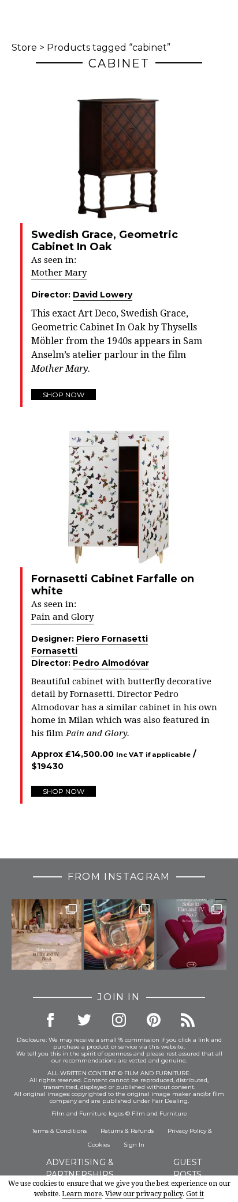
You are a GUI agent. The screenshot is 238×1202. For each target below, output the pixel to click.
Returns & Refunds (127, 1131)
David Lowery (102, 294)
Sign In (134, 1144)
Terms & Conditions (59, 1131)
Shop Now (63, 394)
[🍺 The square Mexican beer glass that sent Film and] (119, 934)
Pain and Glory (62, 617)
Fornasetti (54, 651)
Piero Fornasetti (112, 639)
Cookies (99, 1144)
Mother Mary (59, 272)
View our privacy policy (144, 1194)
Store (24, 47)
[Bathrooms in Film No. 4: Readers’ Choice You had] (46, 934)
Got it (195, 1194)
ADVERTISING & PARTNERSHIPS (80, 1168)
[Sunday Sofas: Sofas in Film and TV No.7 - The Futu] (191, 934)
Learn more (82, 1194)
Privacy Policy (187, 1131)
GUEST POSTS (187, 1168)
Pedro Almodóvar (111, 663)
